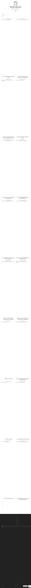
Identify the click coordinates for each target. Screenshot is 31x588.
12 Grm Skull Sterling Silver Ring (22, 137)
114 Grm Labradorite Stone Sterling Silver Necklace (8, 137)
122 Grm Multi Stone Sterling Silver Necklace (8, 198)
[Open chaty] (29, 586)
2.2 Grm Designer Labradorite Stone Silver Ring (22, 499)
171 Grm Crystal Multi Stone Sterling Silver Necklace (23, 319)
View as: (3, 15)
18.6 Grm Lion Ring (8, 378)
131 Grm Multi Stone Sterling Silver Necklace (8, 258)
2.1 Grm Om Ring (8, 439)
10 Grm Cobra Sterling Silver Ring (8, 77)
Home (12, 9)
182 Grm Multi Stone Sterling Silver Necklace (22, 379)
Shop (14, 9)
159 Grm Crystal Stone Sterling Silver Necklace (8, 319)
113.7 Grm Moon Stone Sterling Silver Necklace (23, 77)
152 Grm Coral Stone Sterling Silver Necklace (22, 258)
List (2, 16)
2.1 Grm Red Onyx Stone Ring (22, 439)
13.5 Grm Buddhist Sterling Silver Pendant (22, 198)
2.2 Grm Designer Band (8, 498)
